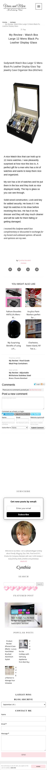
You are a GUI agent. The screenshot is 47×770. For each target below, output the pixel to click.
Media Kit (23, 561)
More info (13, 768)
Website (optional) (37, 417)
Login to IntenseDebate (8, 414)
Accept (38, 766)
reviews (23, 263)
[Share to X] (10, 269)
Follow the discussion (43, 384)
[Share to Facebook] (19, 269)
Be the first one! (35, 390)
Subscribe (23, 514)
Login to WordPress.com (22, 414)
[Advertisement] (23, 462)
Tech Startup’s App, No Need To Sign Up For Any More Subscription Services (22, 620)
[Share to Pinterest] (37, 269)
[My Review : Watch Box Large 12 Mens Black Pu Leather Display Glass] (28, 269)
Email (18, 417)
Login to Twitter (36, 414)
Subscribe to (7, 427)
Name (4, 417)
